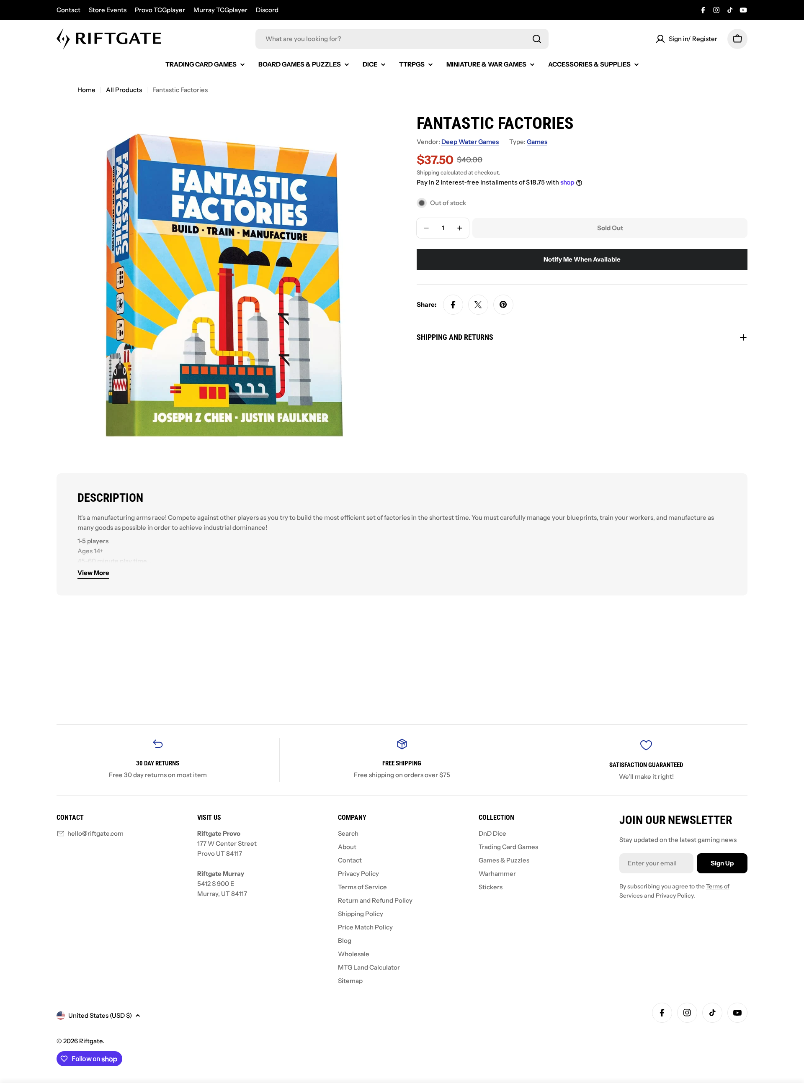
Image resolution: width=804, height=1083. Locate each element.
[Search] (537, 39)
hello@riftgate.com (95, 833)
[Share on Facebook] (453, 305)
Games (537, 142)
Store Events (107, 10)
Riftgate (91, 1041)
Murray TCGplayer (220, 10)
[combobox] (402, 39)
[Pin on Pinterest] (503, 305)
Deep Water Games (470, 142)
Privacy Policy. (675, 895)
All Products (124, 90)
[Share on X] (478, 305)
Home (86, 90)
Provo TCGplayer (160, 10)
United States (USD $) (100, 1015)
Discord (267, 10)
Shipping (428, 172)
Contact (68, 10)
